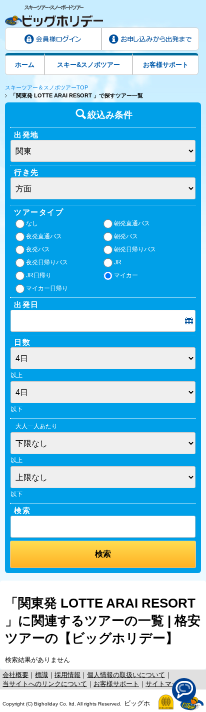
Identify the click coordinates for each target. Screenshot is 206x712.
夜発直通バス (44, 236)
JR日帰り (39, 275)
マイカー (126, 275)
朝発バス (126, 236)
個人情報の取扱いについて (126, 675)
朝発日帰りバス (135, 249)
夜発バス (38, 249)
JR (118, 262)
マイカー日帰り (47, 288)
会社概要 (15, 675)
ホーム (24, 64)
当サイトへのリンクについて (44, 684)
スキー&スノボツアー (88, 64)
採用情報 (67, 675)
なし (32, 223)
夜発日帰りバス (47, 262)
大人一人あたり (37, 426)
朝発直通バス (132, 223)
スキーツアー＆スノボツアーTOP (46, 87)
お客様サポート (165, 64)
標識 (41, 675)
